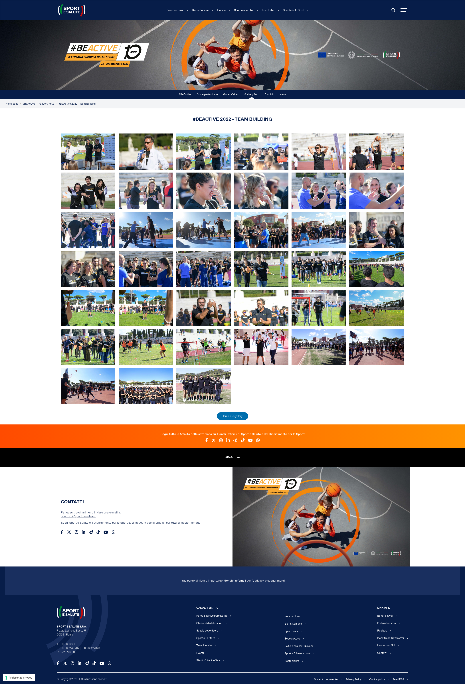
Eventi (200, 653)
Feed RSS (398, 679)
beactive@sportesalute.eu (78, 516)
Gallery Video (231, 94)
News (283, 94)
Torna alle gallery (232, 416)
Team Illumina (204, 645)
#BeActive (185, 94)
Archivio (269, 94)
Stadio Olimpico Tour (208, 660)
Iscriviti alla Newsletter (390, 638)
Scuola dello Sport (293, 10)
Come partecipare (207, 94)
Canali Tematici (207, 607)
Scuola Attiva (292, 638)
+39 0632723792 (69, 648)
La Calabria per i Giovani (299, 646)
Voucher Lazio (175, 10)
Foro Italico (268, 10)
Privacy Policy (353, 679)
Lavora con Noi (386, 645)
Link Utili (384, 607)
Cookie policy (377, 679)
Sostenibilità (292, 661)
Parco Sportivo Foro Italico (211, 615)
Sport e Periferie (205, 638)
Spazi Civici (291, 631)
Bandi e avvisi (385, 615)
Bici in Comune (200, 10)
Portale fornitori (386, 623)
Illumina (221, 10)
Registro (382, 630)
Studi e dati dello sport (209, 623)
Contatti (382, 653)
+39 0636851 (67, 644)
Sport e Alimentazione (297, 653)
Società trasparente (326, 679)
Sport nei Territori (244, 10)
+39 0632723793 (91, 648)
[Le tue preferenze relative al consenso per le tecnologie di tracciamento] (19, 677)
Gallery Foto (251, 94)
